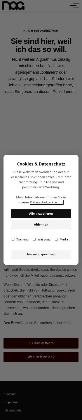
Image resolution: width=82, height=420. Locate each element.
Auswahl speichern (41, 254)
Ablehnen (41, 224)
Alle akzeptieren (41, 213)
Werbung (44, 239)
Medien (65, 239)
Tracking (22, 239)
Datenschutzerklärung (46, 202)
